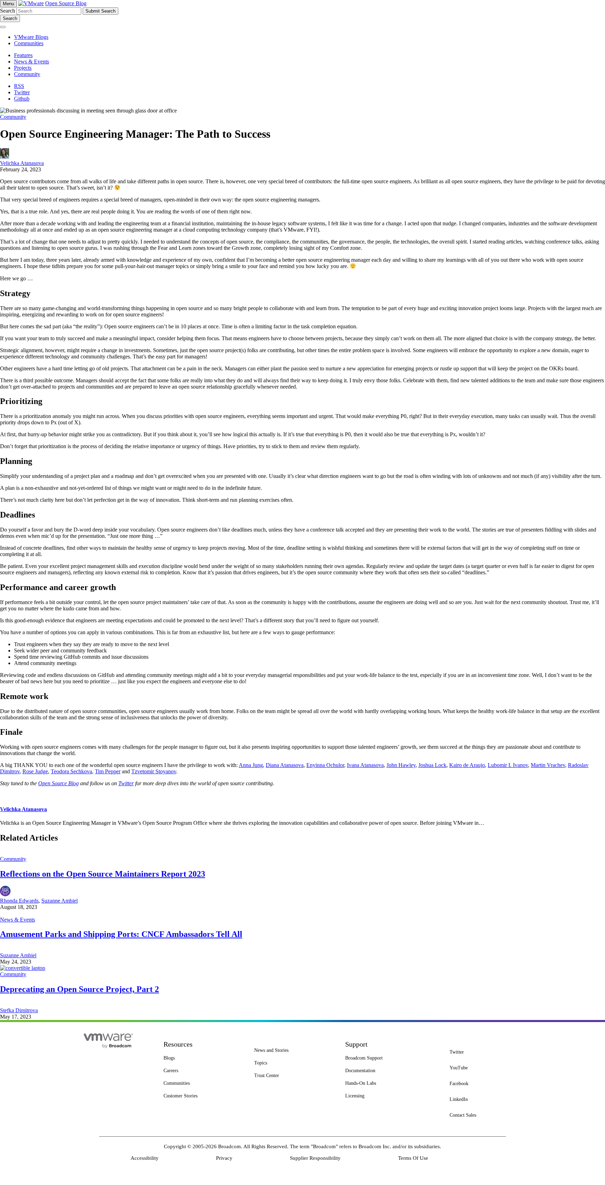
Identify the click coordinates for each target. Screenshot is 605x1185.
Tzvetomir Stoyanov (153, 771)
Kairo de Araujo (467, 765)
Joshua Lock (432, 765)
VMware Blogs (31, 37)
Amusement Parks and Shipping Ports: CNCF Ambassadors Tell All (121, 934)
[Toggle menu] (3, 27)
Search (7, 11)
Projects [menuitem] (23, 68)
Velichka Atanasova (22, 163)
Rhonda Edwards (19, 901)
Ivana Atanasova (365, 765)
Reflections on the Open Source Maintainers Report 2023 (102, 873)
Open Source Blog (65, 3)
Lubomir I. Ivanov (508, 765)
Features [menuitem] (23, 55)
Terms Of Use (413, 1158)
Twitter (126, 783)
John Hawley (401, 765)
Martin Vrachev (548, 765)
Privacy (224, 1158)
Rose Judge (35, 771)
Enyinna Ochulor (325, 765)
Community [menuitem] (27, 74)
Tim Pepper (107, 771)
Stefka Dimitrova (19, 1010)
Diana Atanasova (285, 765)
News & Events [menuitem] (31, 61)
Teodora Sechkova (71, 771)
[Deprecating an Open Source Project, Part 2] (22, 968)
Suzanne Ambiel (59, 901)
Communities (28, 43)
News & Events (17, 920)
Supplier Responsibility (315, 1158)
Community (13, 117)
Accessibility (145, 1158)
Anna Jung (251, 765)
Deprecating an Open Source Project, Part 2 (79, 989)
